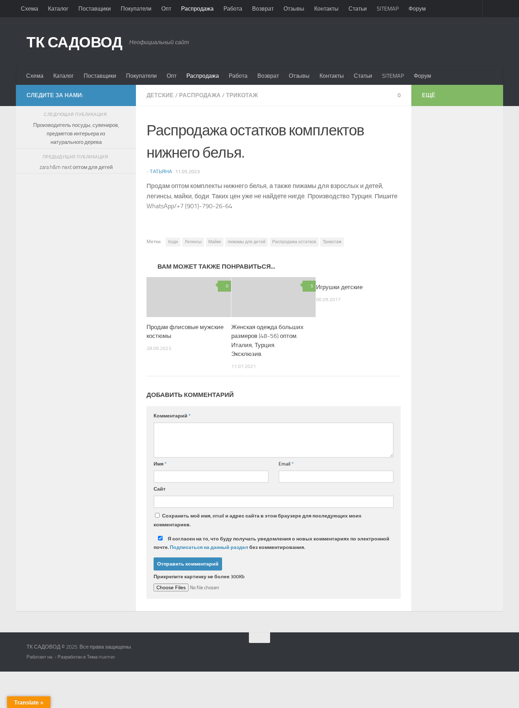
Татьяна (161, 172)
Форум (417, 8)
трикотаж (242, 95)
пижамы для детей (247, 241)
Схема (29, 8)
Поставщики (94, 8)
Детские (160, 95)
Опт (166, 8)
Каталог (58, 8)
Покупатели (136, 8)
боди (173, 241)
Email (286, 464)
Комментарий (172, 416)
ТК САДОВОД (74, 42)
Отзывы (294, 8)
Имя (160, 464)
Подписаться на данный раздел (209, 547)
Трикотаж (332, 241)
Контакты (326, 8)
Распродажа (197, 8)
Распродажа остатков (294, 241)
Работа (232, 8)
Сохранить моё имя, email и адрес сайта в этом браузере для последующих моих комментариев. (258, 520)
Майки (214, 241)
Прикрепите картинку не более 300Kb (199, 577)
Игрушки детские (339, 287)
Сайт (160, 489)
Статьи (357, 8)
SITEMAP (388, 8)
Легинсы (193, 241)
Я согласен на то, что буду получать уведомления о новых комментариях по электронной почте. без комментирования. (271, 543)
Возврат (263, 8)
